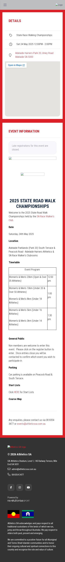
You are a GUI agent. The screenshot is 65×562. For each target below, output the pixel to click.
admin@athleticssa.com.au (24, 469)
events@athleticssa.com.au (31, 423)
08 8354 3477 (18, 474)
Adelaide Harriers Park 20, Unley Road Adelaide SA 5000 (34, 55)
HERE (16, 392)
